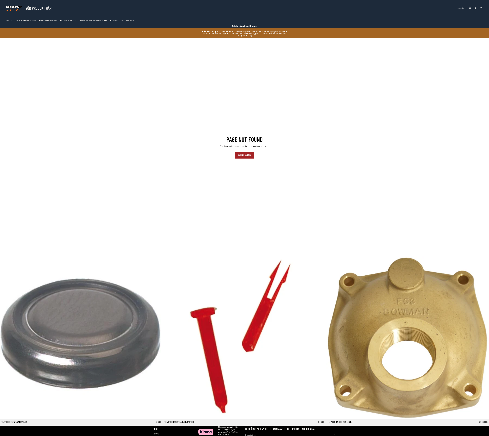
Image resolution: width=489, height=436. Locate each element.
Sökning (156, 434)
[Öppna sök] (470, 8)
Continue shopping (244, 155)
